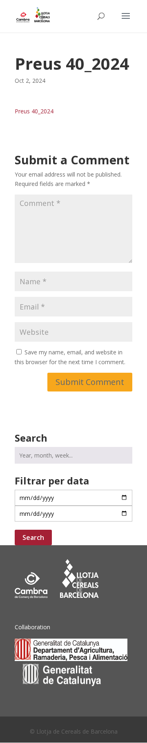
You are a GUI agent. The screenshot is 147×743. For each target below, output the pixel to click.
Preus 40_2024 (34, 111)
